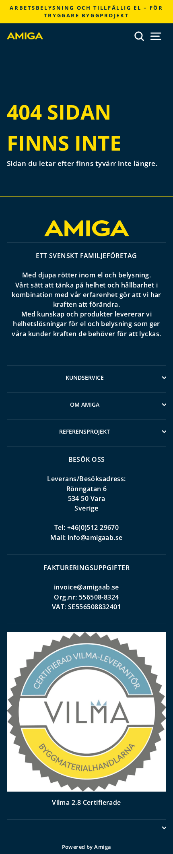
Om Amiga (84, 404)
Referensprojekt (84, 431)
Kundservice (85, 377)
